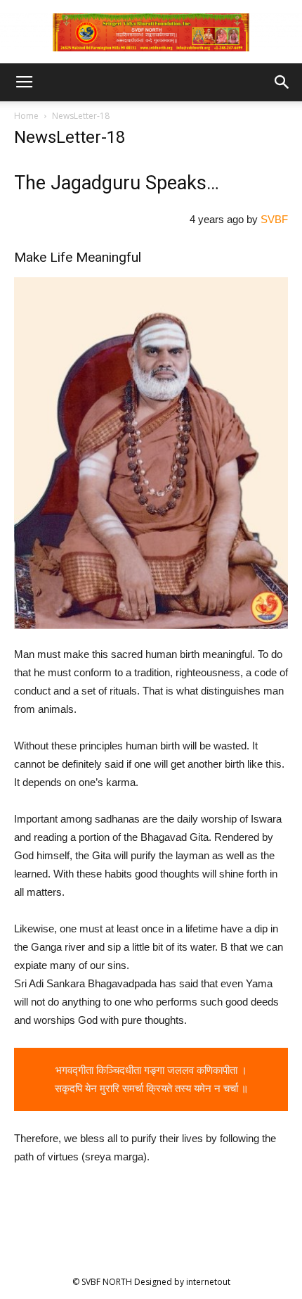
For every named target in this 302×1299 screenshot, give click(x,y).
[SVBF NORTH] (151, 32)
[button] (282, 82)
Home (26, 116)
